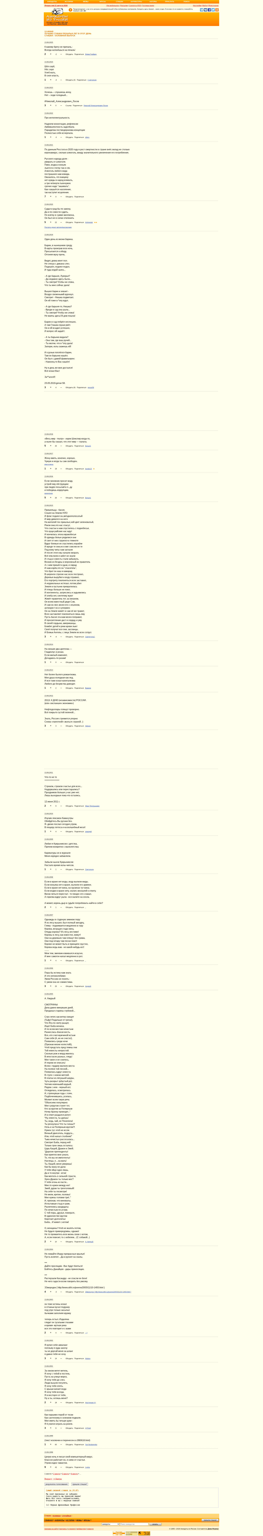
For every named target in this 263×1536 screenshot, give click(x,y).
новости (90, 1529)
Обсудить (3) (70, 80)
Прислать (169, 2)
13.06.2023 (49, 88)
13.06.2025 (49, 42)
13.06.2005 (49, 994)
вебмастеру (81, 1529)
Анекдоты (52, 2)
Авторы (153, 2)
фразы (87, 1520)
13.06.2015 (49, 505)
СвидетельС (90, 637)
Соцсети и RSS (135, 6)
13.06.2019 (49, 235)
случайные (66, 1516)
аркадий (88, 832)
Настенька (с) (90, 1403)
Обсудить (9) (70, 388)
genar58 (91, 388)
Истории (69, 2)
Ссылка (69, 106)
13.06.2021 (49, 145)
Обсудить (69, 54)
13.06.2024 (49, 62)
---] (86, 1333)
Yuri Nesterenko (91, 1445)
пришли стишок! (210, 1520)
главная (49, 1520)
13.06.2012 (49, 696)
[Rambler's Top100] (119, 1533)
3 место (65, 1474)
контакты (63, 1529)
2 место (56, 1474)
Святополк (89, 869)
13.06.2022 (49, 113)
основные (57, 1516)
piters (87, 137)
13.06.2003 (49, 1300)
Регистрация (213, 6)
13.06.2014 (49, 644)
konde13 (88, 469)
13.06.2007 (49, 915)
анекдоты (59, 1520)
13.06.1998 (49, 1452)
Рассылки (124, 6)
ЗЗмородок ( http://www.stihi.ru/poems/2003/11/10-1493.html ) (108, 1292)
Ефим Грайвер (91, 54)
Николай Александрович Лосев (96, 106)
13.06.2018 (49, 434)
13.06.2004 (49, 1249)
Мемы (85, 2)
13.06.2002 (49, 1340)
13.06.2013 (49, 670)
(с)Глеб (88, 1428)
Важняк (88, 688)
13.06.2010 (49, 814)
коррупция (49, 493)
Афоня (88, 726)
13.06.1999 (49, 1436)
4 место (74, 1474)
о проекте (72, 1529)
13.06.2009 (49, 839)
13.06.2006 (49, 968)
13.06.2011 (49, 773)
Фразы (102, 2)
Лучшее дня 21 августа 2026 (56, 6)
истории (70, 1520)
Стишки (119, 2)
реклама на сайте (51, 1529)
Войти (205, 6)
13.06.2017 (49, 454)
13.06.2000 (49, 1410)
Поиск (186, 2)
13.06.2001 (49, 1366)
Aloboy (87, 1359)
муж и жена (49, 464)
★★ (95, 222)
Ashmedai (89, 222)
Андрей (88, 986)
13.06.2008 (49, 877)
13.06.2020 (49, 204)
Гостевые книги (148, 6)
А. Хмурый (89, 1242)
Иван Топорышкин (92, 806)
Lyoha (87, 1467)
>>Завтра (57, 1479)
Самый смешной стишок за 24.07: (62, 1490)
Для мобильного (112, 6)
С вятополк (92, 80)
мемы (79, 1520)
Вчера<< (48, 1479)
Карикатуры (136, 2)
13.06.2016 (49, 476)
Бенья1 (88, 446)
